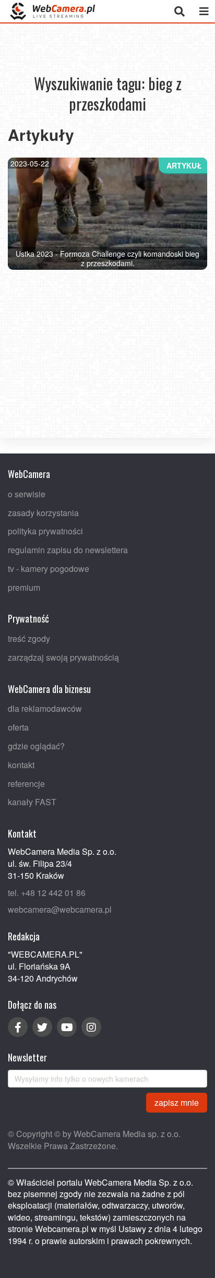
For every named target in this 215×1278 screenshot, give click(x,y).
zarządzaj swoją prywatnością (63, 657)
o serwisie (26, 493)
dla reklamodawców (45, 708)
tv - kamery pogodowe (48, 568)
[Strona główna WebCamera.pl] (52, 11)
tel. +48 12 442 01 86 (47, 892)
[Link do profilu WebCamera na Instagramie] (91, 1027)
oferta (18, 727)
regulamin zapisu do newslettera (68, 550)
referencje (26, 783)
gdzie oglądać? (36, 746)
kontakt (21, 764)
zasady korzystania (43, 512)
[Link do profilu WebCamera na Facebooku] (18, 1027)
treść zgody (29, 638)
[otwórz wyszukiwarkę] (179, 11)
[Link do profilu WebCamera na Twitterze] (42, 1027)
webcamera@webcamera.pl (60, 909)
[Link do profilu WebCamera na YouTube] (67, 1027)
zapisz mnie (176, 1102)
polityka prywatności (45, 531)
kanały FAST (32, 802)
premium (24, 587)
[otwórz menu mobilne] (204, 11)
